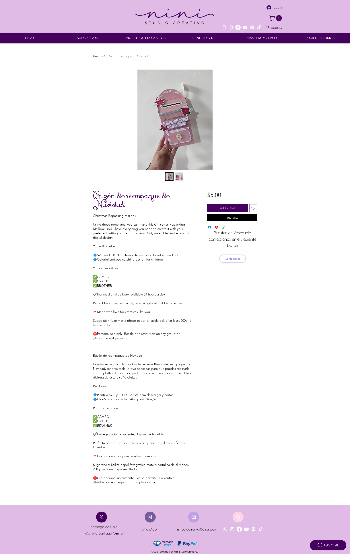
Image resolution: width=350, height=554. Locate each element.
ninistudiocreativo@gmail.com (195, 529)
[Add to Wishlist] (253, 208)
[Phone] (150, 517)
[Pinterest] (252, 27)
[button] (276, 18)
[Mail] (193, 517)
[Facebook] (238, 27)
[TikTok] (259, 27)
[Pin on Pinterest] (216, 227)
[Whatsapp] (223, 27)
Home (97, 56)
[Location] (101, 517)
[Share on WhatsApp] (223, 227)
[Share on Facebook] (209, 227)
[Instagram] (231, 27)
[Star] (238, 517)
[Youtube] (245, 27)
